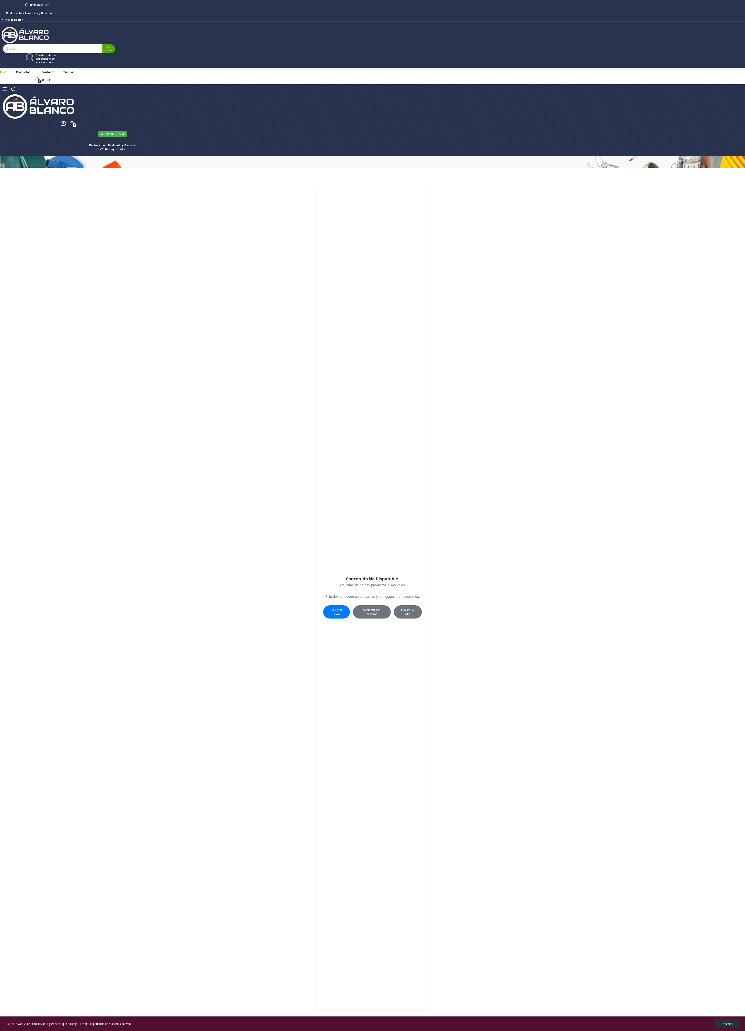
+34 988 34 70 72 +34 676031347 (45, 61)
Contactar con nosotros (371, 611)
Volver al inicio (336, 611)
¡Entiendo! (727, 1024)
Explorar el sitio (407, 611)
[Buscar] (108, 48)
